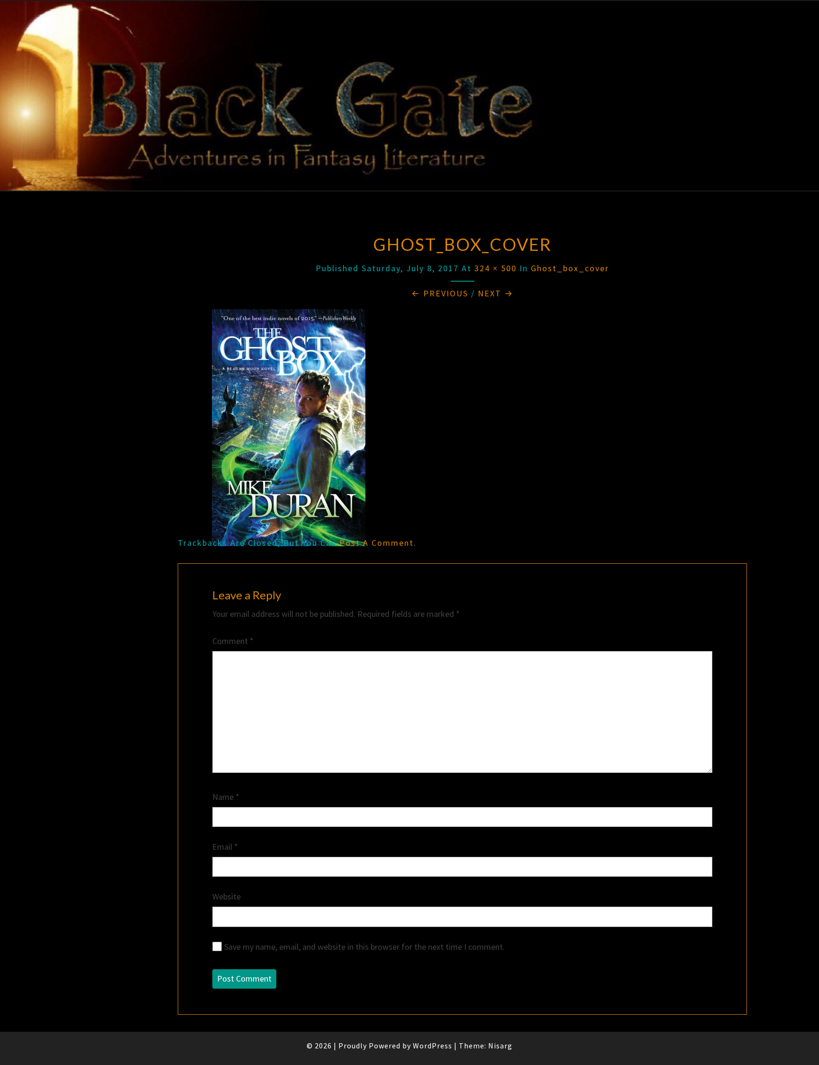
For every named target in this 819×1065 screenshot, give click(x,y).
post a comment (376, 542)
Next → (495, 293)
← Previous (439, 293)
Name (225, 796)
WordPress (432, 1045)
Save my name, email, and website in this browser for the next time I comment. (364, 946)
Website (226, 896)
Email (225, 846)
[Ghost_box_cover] (288, 431)
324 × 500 (495, 268)
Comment (233, 640)
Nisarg (500, 1045)
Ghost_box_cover (570, 268)
